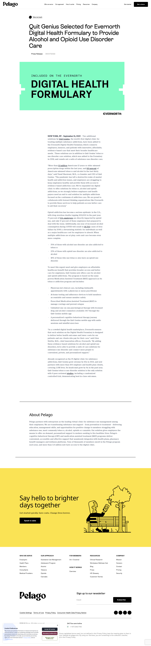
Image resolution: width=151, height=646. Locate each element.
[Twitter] (116, 613)
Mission (119, 560)
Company (95, 4)
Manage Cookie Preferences (49, 638)
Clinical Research (96, 560)
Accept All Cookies (49, 629)
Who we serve (48, 4)
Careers (119, 563)
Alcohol (43, 566)
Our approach (59, 4)
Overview (72, 571)
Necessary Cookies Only (50, 633)
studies (70, 373)
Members (23, 566)
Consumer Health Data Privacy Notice (71, 613)
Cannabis (44, 577)
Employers (23, 560)
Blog (91, 566)
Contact (119, 566)
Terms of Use (38, 613)
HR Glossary (94, 573)
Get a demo (141, 4)
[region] (31, 633)
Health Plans (24, 563)
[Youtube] (129, 613)
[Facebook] (120, 613)
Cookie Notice (9, 639)
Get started (127, 4)
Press (92, 570)
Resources (86, 4)
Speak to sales (30, 521)
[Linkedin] (125, 613)
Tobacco (44, 570)
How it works (70, 4)
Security (119, 573)
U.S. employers (66, 218)
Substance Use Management (51, 560)
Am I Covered (74, 560)
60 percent (91, 168)
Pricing (78, 4)
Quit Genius (64, 139)
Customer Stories (96, 577)
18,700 (87, 227)
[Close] (57, 625)
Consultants (24, 570)
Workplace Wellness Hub (99, 563)
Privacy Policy (50, 613)
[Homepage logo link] (10, 4)
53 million (62, 166)
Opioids (43, 573)
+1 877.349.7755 (76, 627)
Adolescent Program (48, 563)
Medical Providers (26, 573)
